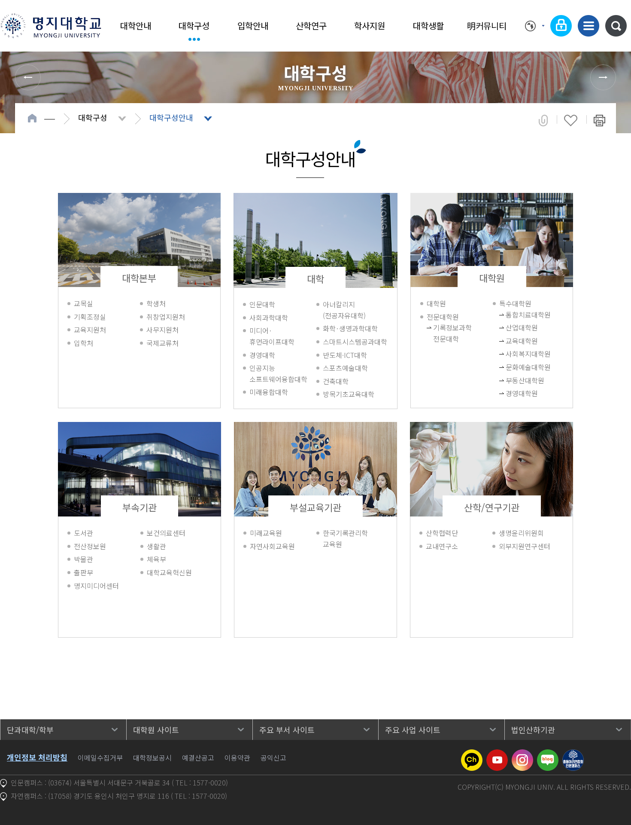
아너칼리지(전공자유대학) (344, 310)
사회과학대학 (268, 317)
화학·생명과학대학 (350, 328)
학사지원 (369, 25)
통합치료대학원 (518, 314)
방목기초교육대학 (348, 394)
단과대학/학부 (30, 729)
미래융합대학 (268, 392)
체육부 (156, 559)
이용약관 (237, 757)
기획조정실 (90, 317)
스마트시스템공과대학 (355, 341)
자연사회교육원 (272, 546)
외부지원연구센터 (524, 546)
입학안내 (252, 25)
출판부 (83, 572)
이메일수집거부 (100, 757)
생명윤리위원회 (521, 533)
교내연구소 (442, 546)
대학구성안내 (171, 117)
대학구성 (194, 25)
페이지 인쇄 (599, 120)
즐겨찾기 (570, 120)
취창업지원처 (165, 317)
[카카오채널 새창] (471, 754)
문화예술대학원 (518, 367)
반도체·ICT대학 (345, 355)
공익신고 (273, 757)
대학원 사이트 (156, 729)
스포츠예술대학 (345, 368)
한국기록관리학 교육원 (345, 538)
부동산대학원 (518, 380)
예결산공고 (198, 757)
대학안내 (135, 25)
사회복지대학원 (518, 353)
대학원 (492, 277)
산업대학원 (518, 327)
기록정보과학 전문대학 (445, 333)
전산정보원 (90, 546)
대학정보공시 (152, 757)
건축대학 (336, 381)
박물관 (83, 559)
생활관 (156, 546)
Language (534, 25)
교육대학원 (518, 341)
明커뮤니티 (487, 25)
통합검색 (616, 26)
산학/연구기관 (491, 507)
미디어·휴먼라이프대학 (271, 336)
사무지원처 (162, 329)
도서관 (83, 533)
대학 (315, 278)
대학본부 (139, 277)
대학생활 (428, 25)
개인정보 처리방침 (37, 757)
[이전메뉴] (28, 77)
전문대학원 (443, 317)
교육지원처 (90, 329)
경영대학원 (518, 393)
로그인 (561, 26)
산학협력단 (442, 533)
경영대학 (262, 355)
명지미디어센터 (96, 586)
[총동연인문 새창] (573, 754)
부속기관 (139, 507)
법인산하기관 (533, 729)
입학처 (83, 343)
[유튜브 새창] (497, 754)
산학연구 (311, 25)
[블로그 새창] (547, 754)
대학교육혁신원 (169, 572)
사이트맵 (588, 26)
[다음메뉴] (603, 77)
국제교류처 (162, 343)
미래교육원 (266, 533)
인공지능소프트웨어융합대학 (278, 373)
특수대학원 (515, 303)
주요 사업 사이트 (412, 729)
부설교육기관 (315, 507)
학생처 (156, 303)
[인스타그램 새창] (522, 754)
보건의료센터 (166, 533)
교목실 (83, 303)
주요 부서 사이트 (287, 729)
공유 (543, 120)
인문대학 (262, 304)
